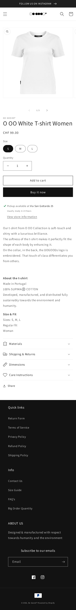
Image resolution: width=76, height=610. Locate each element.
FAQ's (11, 499)
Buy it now (38, 192)
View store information (22, 217)
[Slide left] (29, 110)
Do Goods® (33, 603)
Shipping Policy (18, 455)
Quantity (8, 157)
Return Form (16, 418)
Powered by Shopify (46, 603)
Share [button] (11, 386)
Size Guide (15, 490)
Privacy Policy (17, 437)
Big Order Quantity (20, 508)
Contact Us (15, 481)
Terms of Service (18, 427)
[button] (5, 14)
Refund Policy (17, 446)
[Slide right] (47, 110)
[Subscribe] (63, 562)
